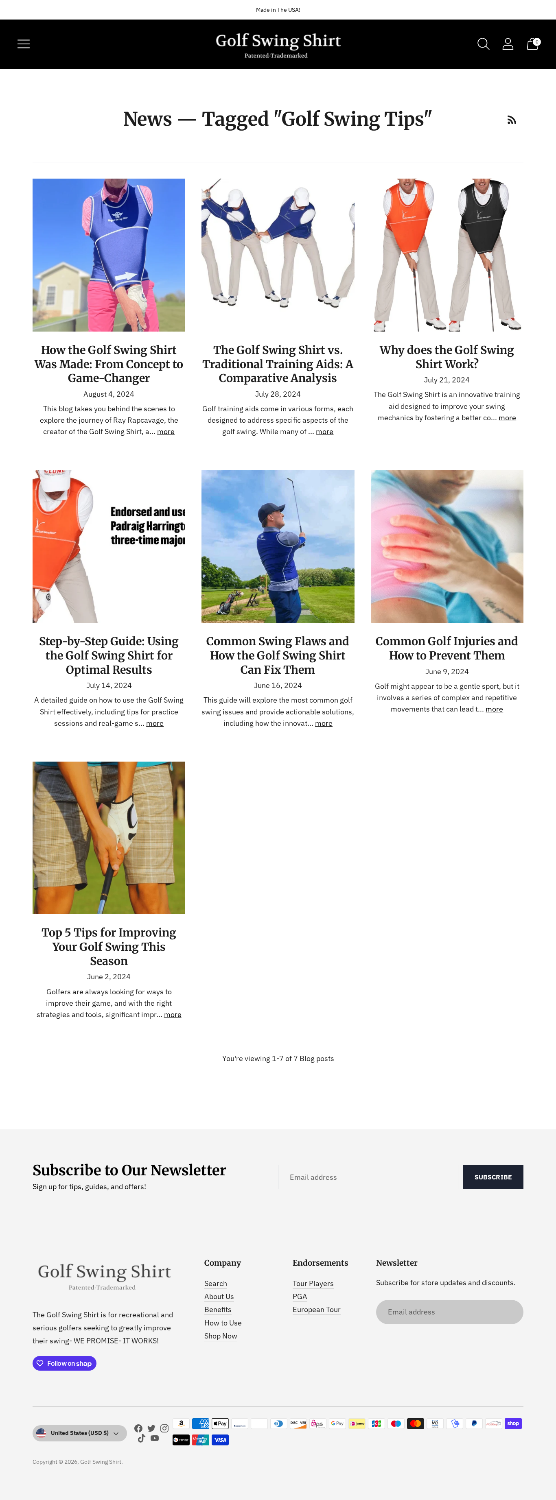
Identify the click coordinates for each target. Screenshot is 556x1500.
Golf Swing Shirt (100, 1461)
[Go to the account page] (508, 44)
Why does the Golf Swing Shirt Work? (447, 357)
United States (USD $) (80, 1433)
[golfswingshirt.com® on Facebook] (138, 1430)
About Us (219, 1296)
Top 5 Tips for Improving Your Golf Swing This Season (109, 947)
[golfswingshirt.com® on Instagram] (164, 1430)
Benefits (218, 1309)
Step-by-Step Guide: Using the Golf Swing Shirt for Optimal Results (109, 655)
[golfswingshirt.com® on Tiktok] (142, 1439)
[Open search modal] (483, 44)
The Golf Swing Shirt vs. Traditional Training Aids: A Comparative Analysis (277, 364)
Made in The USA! (278, 9)
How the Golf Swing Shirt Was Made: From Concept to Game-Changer (109, 364)
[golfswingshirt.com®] (278, 44)
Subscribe (493, 1177)
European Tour (317, 1309)
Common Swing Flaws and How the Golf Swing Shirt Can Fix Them (277, 655)
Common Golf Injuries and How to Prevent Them (447, 648)
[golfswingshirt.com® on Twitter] (151, 1430)
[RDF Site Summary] (512, 119)
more (166, 431)
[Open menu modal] (23, 44)
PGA (300, 1296)
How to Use (223, 1323)
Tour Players (313, 1283)
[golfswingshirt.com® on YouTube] (155, 1439)
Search (215, 1283)
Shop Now (220, 1336)
